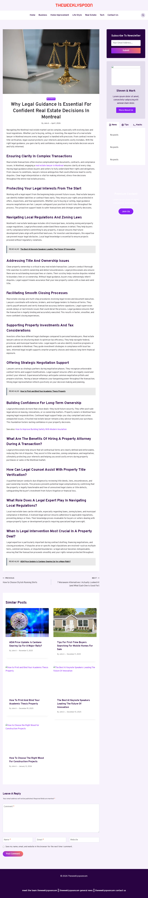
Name (7, 839)
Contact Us (113, 15)
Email (40, 839)
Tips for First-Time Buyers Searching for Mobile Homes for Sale (75, 646)
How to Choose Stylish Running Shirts (20, 580)
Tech (102, 15)
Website (74, 839)
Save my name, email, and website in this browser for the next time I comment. (38, 847)
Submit (126, 50)
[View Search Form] (143, 15)
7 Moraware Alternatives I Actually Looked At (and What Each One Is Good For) (78, 582)
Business (43, 15)
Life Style (77, 15)
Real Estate (90, 15)
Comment (9, 806)
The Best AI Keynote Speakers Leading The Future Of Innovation (73, 704)
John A (46, 123)
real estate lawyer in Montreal (49, 165)
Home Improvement (59, 15)
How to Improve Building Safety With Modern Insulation (41, 429)
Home (32, 15)
